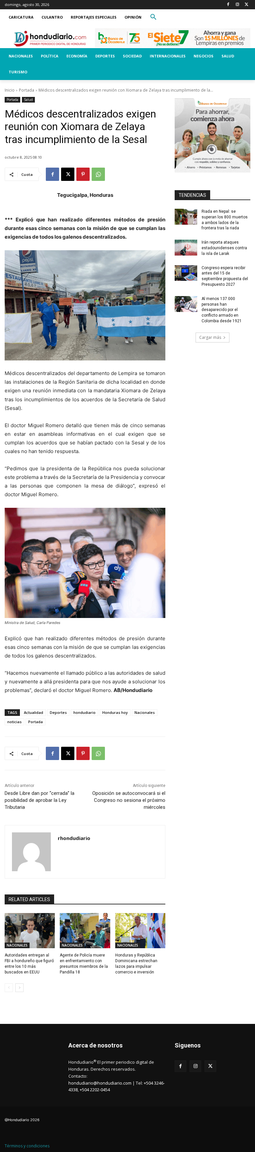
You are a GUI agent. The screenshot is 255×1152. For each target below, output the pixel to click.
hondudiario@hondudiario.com (99, 1083)
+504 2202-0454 (95, 1090)
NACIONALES (17, 945)
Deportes (58, 712)
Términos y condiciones (27, 1146)
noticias (14, 721)
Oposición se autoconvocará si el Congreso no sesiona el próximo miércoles (128, 800)
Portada (26, 90)
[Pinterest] (83, 174)
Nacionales (144, 712)
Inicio (10, 90)
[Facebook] (228, 5)
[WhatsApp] (98, 174)
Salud (28, 99)
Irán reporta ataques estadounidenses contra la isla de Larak (224, 248)
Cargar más (210, 337)
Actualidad (33, 712)
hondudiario (84, 712)
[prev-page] (9, 987)
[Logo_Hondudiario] (50, 38)
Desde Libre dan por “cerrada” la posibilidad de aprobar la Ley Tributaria (39, 800)
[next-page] (19, 987)
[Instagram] (237, 5)
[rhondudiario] (31, 851)
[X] (246, 5)
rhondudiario (74, 838)
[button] (153, 17)
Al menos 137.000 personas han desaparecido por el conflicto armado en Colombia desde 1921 (222, 309)
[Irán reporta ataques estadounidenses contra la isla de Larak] (186, 248)
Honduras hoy (115, 712)
